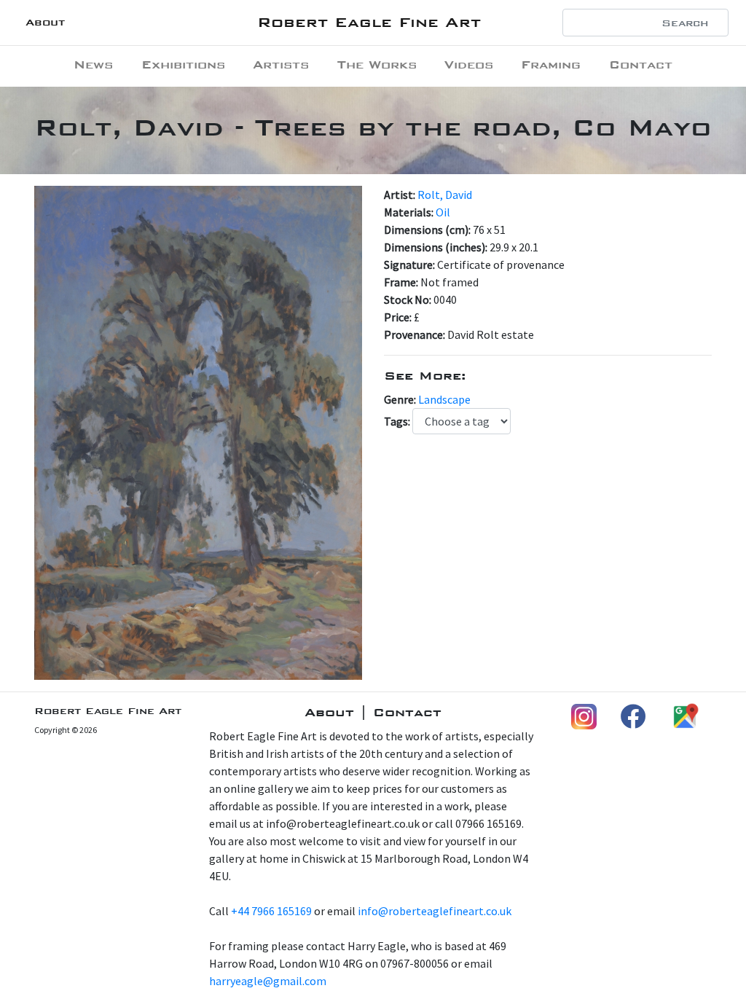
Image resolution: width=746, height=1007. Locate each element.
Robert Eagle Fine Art (369, 22)
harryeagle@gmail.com (267, 980)
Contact (640, 64)
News (93, 64)
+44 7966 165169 (271, 911)
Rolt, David (444, 194)
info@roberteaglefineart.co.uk (434, 911)
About (45, 22)
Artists (281, 64)
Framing (551, 64)
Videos (468, 64)
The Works (377, 64)
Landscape (444, 399)
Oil (443, 212)
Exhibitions (183, 64)
